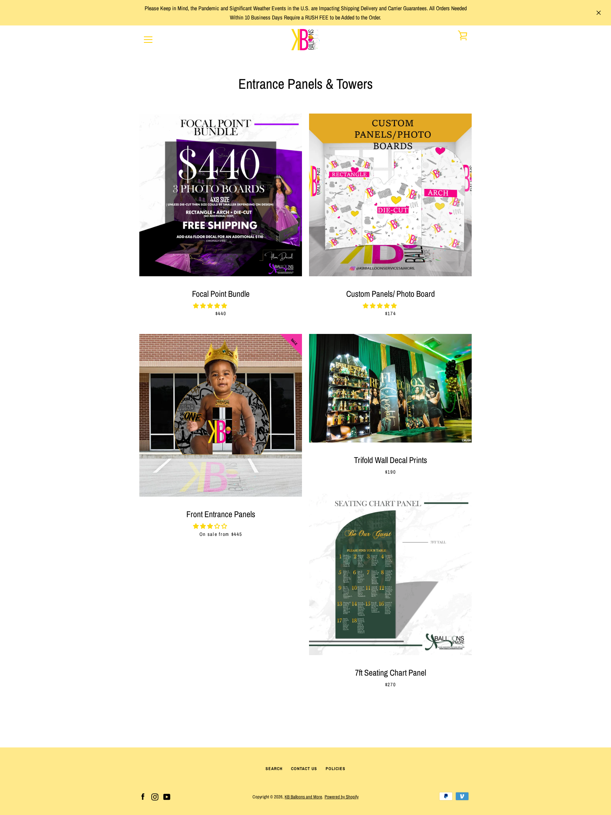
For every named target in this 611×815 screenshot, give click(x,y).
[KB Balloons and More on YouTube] (166, 796)
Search (274, 768)
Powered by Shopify (342, 797)
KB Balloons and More (303, 797)
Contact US (304, 768)
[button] (210, 306)
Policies (335, 768)
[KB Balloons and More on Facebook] (142, 796)
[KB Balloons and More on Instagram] (154, 796)
